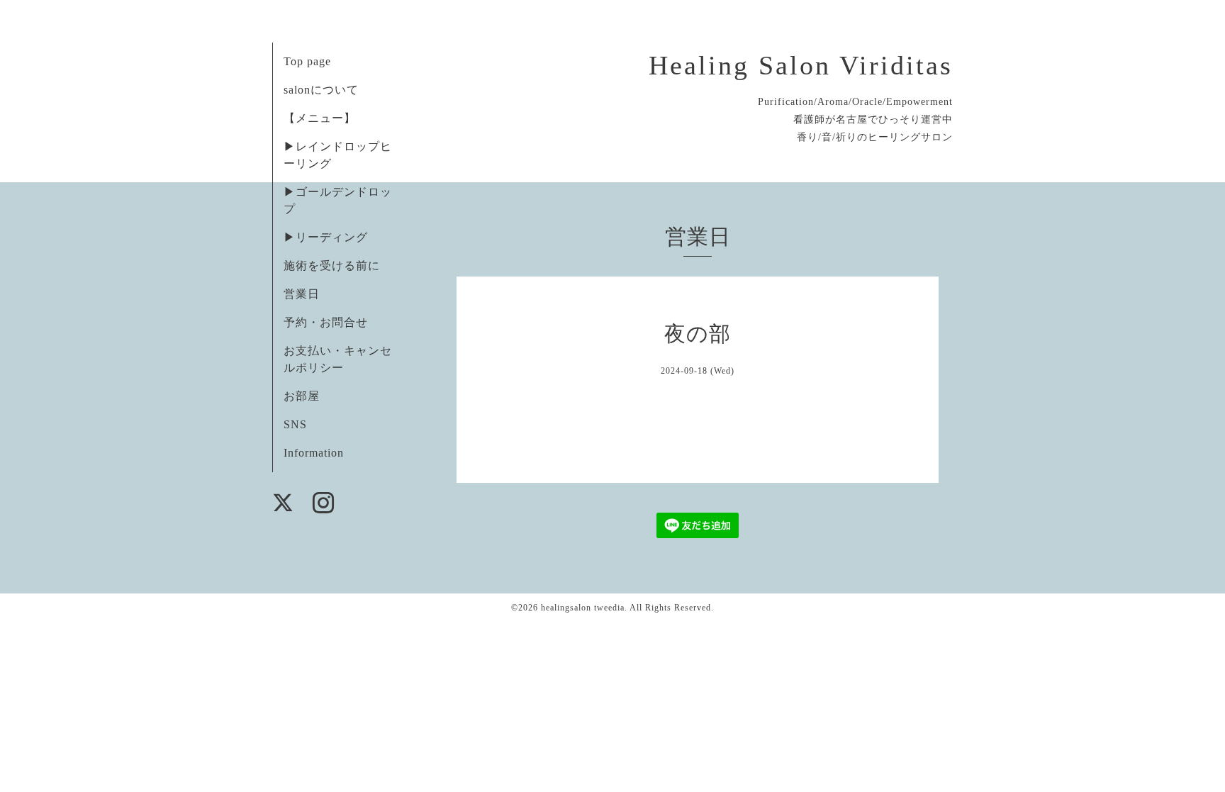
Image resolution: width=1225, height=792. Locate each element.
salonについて (321, 90)
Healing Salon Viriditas (801, 65)
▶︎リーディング (326, 237)
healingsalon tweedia (583, 608)
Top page (307, 61)
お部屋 (302, 396)
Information (314, 453)
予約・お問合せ (326, 322)
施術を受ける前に (332, 266)
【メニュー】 (320, 118)
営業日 (302, 294)
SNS (295, 424)
